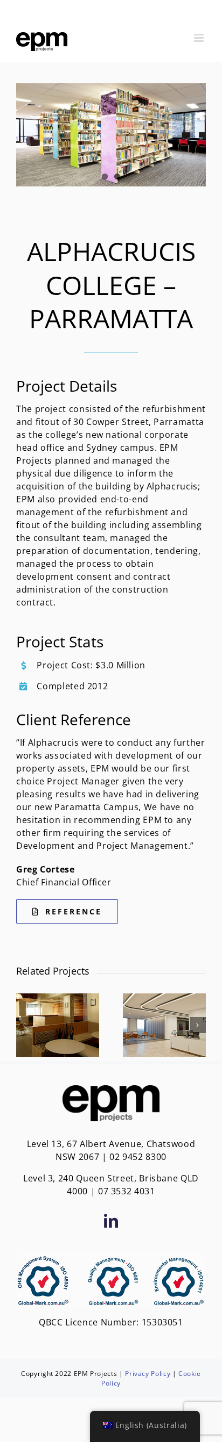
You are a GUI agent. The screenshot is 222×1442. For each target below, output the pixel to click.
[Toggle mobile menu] (200, 38)
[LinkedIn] (111, 1221)
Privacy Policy (147, 1373)
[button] (24, 1025)
